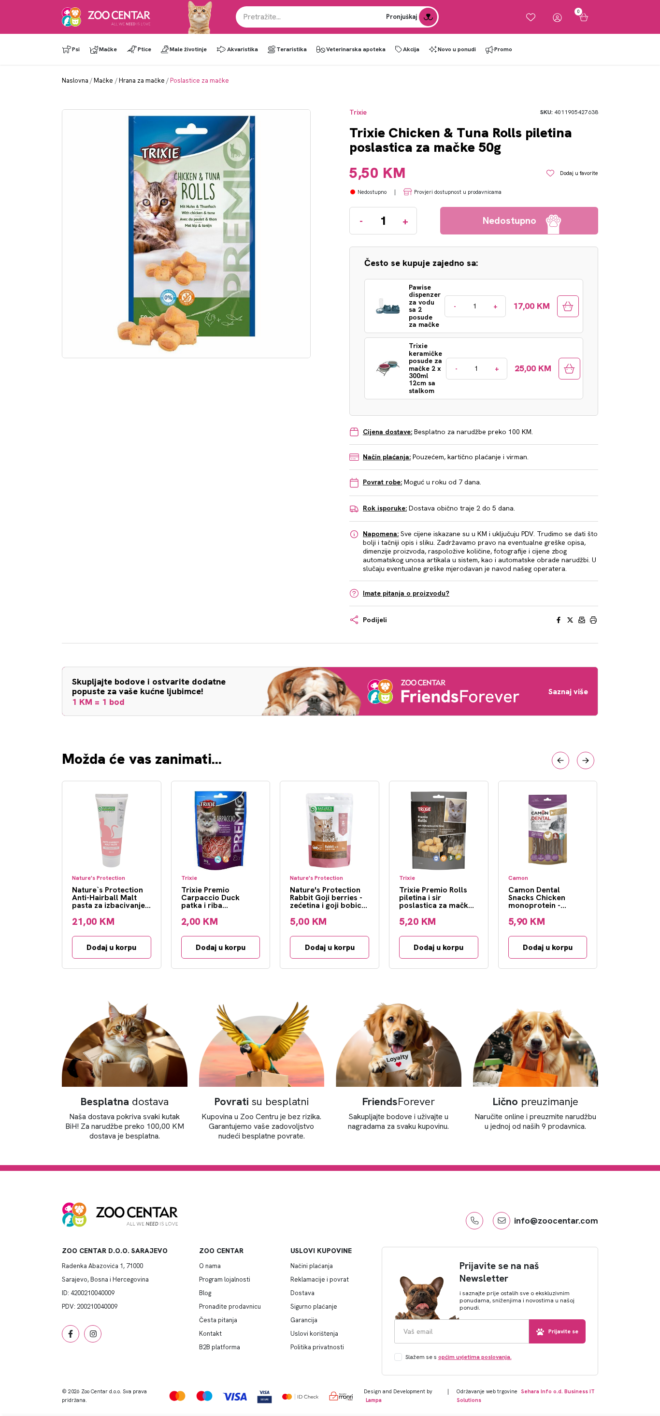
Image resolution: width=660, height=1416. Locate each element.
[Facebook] (70, 1334)
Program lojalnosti (224, 1279)
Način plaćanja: (387, 457)
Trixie (358, 112)
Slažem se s (458, 1357)
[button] (560, 760)
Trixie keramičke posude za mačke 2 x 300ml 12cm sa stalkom (425, 368)
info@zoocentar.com (556, 1220)
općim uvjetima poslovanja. (475, 1357)
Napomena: (381, 533)
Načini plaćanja (311, 1266)
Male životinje (188, 49)
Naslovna (75, 80)
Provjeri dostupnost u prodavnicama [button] (458, 192)
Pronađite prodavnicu (230, 1306)
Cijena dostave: (387, 431)
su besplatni (262, 1102)
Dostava (302, 1293)
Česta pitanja (218, 1320)
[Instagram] (92, 1334)
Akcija (411, 49)
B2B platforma (219, 1347)
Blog (205, 1293)
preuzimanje (535, 1102)
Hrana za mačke (142, 80)
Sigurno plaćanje (313, 1306)
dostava (125, 1102)
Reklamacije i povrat (319, 1279)
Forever (398, 1102)
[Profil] (557, 17)
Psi (76, 49)
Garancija (303, 1320)
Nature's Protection (98, 878)
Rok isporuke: (385, 508)
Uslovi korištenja (314, 1333)
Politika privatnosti (317, 1347)
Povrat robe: (382, 482)
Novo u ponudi (457, 49)
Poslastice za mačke (199, 80)
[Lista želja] (530, 17)
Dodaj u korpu (111, 947)
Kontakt (210, 1333)
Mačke (108, 49)
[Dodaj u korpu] (568, 306)
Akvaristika (242, 49)
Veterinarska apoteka (356, 49)
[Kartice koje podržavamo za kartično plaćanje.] (177, 1395)
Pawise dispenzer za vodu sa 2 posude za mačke (425, 306)
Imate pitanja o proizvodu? (406, 593)
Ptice (144, 49)
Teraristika (291, 49)
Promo (503, 49)
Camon (518, 878)
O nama (210, 1266)
